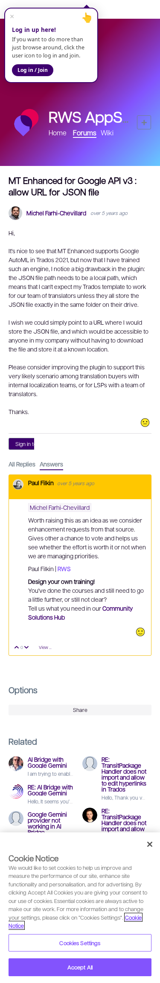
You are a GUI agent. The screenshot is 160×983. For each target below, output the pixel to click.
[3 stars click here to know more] (145, 422)
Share (80, 709)
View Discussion (48, 647)
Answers (51, 464)
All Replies (22, 464)
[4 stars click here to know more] (140, 632)
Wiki (107, 132)
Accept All (80, 967)
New (144, 122)
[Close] (149, 844)
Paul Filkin (41, 482)
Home (58, 132)
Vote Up (16, 648)
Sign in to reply (32, 443)
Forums (84, 132)
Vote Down (26, 648)
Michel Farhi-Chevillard (56, 213)
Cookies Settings (79, 942)
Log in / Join (32, 70)
